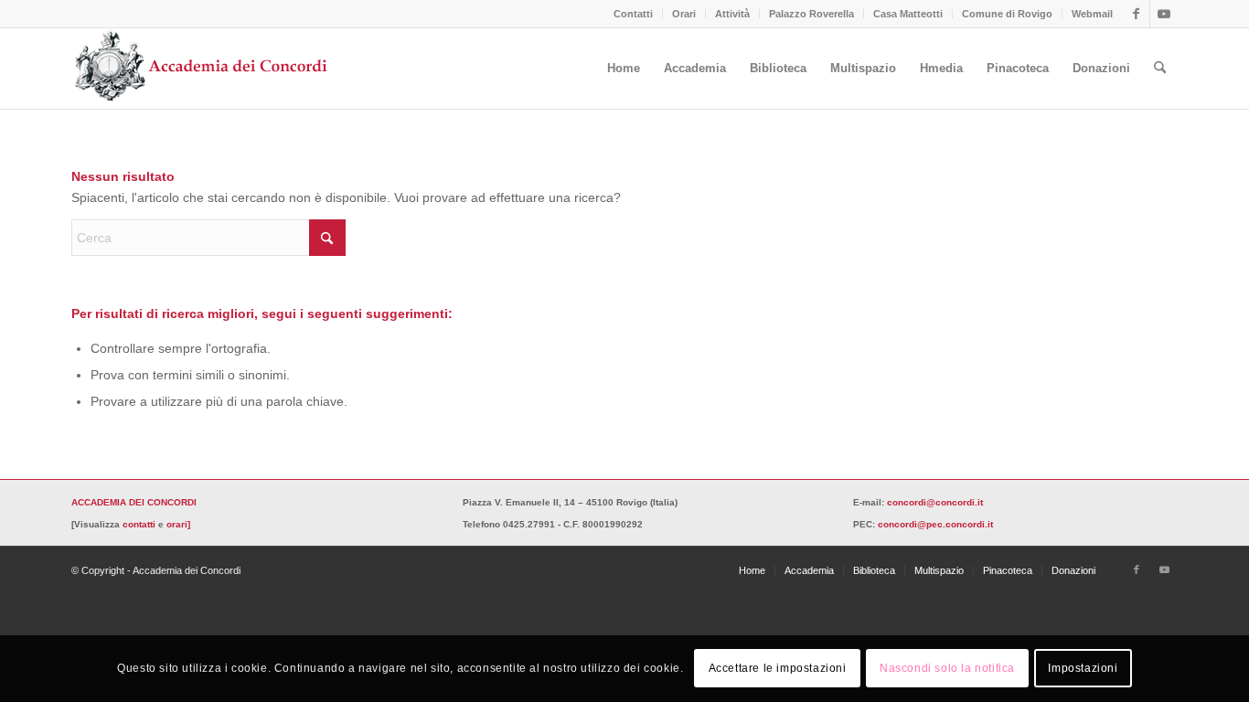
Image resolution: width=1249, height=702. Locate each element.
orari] (178, 524)
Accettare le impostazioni (778, 668)
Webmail (1092, 13)
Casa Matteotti (908, 13)
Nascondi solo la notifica (947, 668)
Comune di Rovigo (1007, 13)
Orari (684, 13)
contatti (139, 524)
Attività (732, 13)
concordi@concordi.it (935, 502)
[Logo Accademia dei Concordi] (201, 68)
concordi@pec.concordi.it (935, 524)
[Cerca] (1160, 68)
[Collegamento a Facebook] (1136, 13)
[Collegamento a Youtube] (1164, 13)
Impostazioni (1082, 668)
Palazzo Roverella (811, 13)
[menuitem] (633, 13)
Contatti (633, 13)
